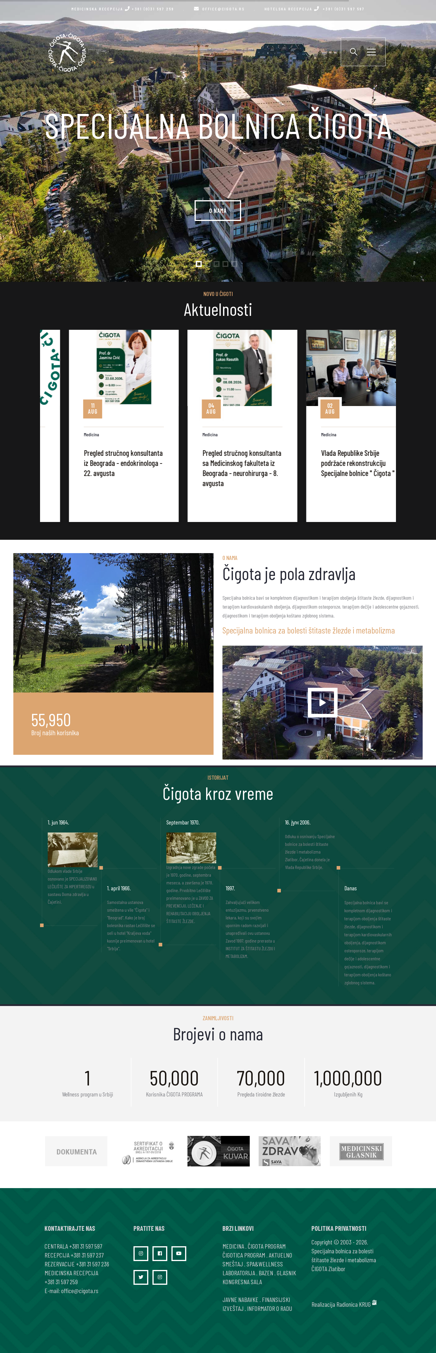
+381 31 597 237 (87, 1255)
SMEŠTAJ (232, 1264)
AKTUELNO (280, 1255)
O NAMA (218, 210)
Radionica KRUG (353, 1304)
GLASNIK (286, 1272)
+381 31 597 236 (92, 1264)
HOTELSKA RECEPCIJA (315, 8)
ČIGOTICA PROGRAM (243, 1255)
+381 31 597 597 (85, 1246)
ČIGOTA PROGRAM (267, 1246)
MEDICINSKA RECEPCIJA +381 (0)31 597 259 (122, 8)
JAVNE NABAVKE (240, 1299)
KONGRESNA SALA (242, 1281)
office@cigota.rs (223, 8)
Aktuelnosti (218, 308)
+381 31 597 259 (61, 1281)
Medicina (66, 434)
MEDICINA (233, 1246)
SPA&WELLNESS (264, 1264)
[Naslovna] (66, 52)
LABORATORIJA (238, 1272)
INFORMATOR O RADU (269, 1308)
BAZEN (266, 1272)
